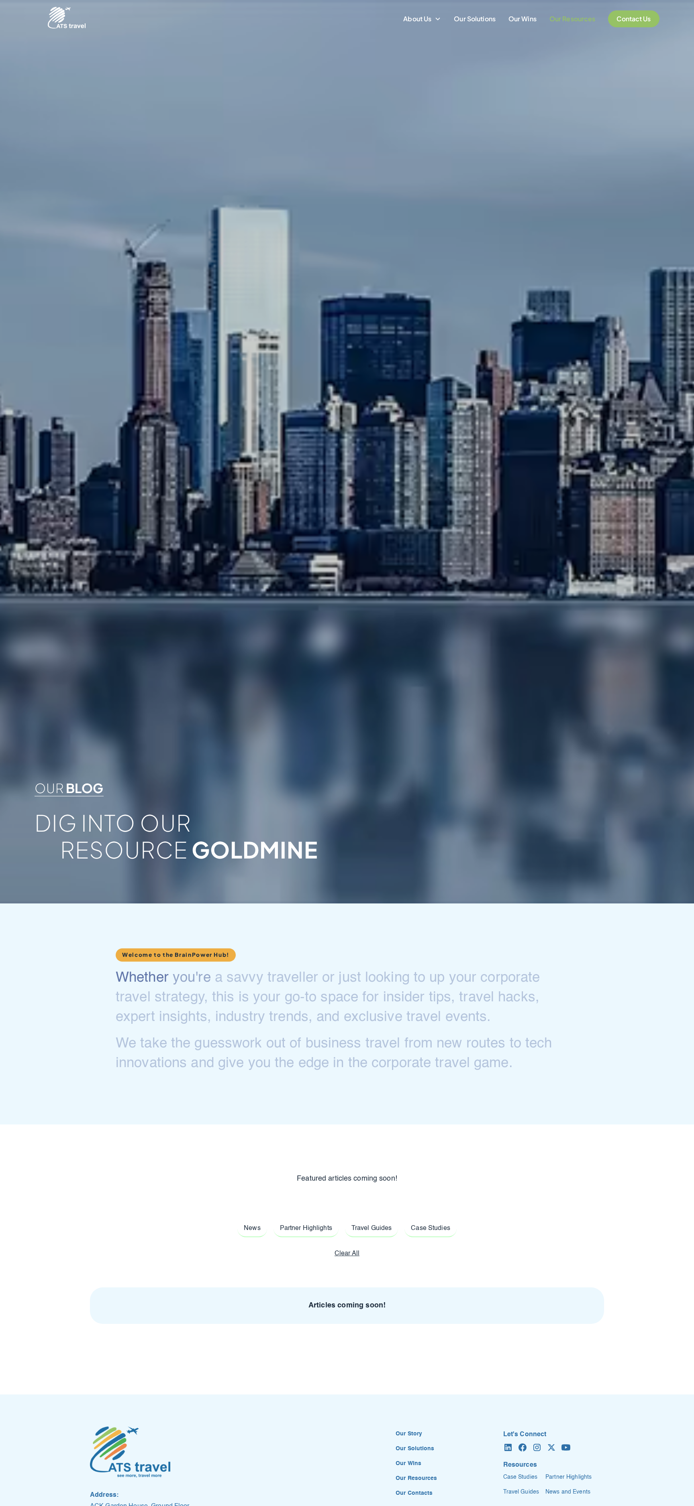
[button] (422, 19)
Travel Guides (521, 1492)
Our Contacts (414, 1493)
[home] (67, 19)
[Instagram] (537, 1447)
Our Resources (572, 18)
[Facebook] (522, 1447)
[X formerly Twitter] (551, 1447)
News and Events (567, 1492)
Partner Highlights (568, 1477)
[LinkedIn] (508, 1447)
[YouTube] (566, 1447)
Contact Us (633, 18)
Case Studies (520, 1477)
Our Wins (522, 18)
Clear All (347, 1253)
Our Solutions (475, 18)
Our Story (409, 1434)
